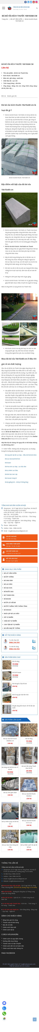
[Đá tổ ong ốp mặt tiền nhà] (6, 703)
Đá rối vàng (15, 666)
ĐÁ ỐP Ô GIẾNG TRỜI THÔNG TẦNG (15, 611)
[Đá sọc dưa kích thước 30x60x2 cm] (10, 734)
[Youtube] (34, 2)
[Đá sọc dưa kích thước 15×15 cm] (29, 815)
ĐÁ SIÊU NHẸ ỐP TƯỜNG (12, 633)
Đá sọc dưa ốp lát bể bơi (12, 463)
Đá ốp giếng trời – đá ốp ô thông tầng (16, 487)
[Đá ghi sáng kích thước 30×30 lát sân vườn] (6, 714)
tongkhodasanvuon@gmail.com (18, 536)
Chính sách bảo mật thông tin (13, 953)
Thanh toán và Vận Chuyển (12, 948)
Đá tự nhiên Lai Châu (11, 475)
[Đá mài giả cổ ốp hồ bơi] (6, 692)
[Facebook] (25, 2)
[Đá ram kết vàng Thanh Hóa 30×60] (29, 760)
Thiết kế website (14, 971)
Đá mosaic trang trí (11, 483)
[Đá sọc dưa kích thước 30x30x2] (29, 789)
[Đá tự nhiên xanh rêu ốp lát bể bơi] (29, 841)
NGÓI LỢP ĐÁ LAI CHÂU (11, 618)
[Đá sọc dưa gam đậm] (10, 788)
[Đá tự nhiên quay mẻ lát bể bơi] (10, 815)
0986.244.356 (13, 530)
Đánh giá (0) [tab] (11, 96)
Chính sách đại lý (8, 934)
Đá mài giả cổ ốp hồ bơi (19, 688)
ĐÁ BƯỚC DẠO (8, 596)
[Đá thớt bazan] (6, 680)
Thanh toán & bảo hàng (11, 927)
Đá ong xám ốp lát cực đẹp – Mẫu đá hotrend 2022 (20, 460)
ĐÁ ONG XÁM (8, 585)
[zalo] (28, 2)
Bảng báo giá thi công (10, 925)
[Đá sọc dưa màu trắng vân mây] (10, 841)
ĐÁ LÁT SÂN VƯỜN (16, 19)
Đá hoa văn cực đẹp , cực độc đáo (15, 471)
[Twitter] (31, 2)
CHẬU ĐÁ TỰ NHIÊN (10, 625)
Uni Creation (26, 971)
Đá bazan (8, 467)
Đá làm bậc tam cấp (11, 479)
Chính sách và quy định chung (13, 943)
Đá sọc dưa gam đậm (10, 797)
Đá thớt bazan (16, 677)
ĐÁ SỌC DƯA (8, 592)
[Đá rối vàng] (6, 669)
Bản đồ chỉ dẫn (8, 929)
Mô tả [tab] (3, 96)
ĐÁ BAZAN (7, 603)
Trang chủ (5, 19)
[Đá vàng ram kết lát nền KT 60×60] (10, 761)
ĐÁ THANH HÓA (9, 600)
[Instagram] (36, 2)
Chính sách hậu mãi (9, 932)
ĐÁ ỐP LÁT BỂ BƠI (10, 607)
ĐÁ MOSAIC (7, 614)
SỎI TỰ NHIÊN (8, 622)
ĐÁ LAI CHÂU (8, 589)
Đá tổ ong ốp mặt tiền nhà (20, 699)
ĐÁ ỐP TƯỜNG (9, 581)
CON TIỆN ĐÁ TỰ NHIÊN (12, 629)
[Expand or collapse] (32, 102)
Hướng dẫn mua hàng (10, 946)
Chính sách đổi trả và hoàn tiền (13, 951)
